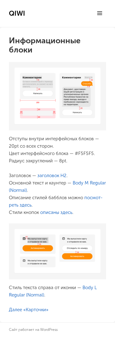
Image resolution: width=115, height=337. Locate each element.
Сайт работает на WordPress (33, 329)
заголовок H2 (52, 175)
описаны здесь (56, 212)
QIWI (17, 13)
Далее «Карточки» (28, 309)
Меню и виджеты (99, 19)
